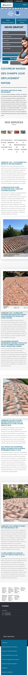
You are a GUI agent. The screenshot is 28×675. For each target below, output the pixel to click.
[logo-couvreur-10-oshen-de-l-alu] (7, 5)
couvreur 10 (4, 642)
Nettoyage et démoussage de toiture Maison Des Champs (4, 598)
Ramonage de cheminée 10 (7, 672)
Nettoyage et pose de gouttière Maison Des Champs (10, 598)
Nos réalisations (8, 21)
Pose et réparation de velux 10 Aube (10, 655)
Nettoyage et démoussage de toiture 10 (10, 659)
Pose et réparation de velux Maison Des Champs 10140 (11, 590)
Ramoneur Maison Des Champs (23, 589)
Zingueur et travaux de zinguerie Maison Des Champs (4, 590)
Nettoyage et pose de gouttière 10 (9, 651)
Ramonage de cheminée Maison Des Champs (17, 597)
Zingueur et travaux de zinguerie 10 (9, 663)
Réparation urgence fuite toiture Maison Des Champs (17, 590)
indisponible (9, 1)
